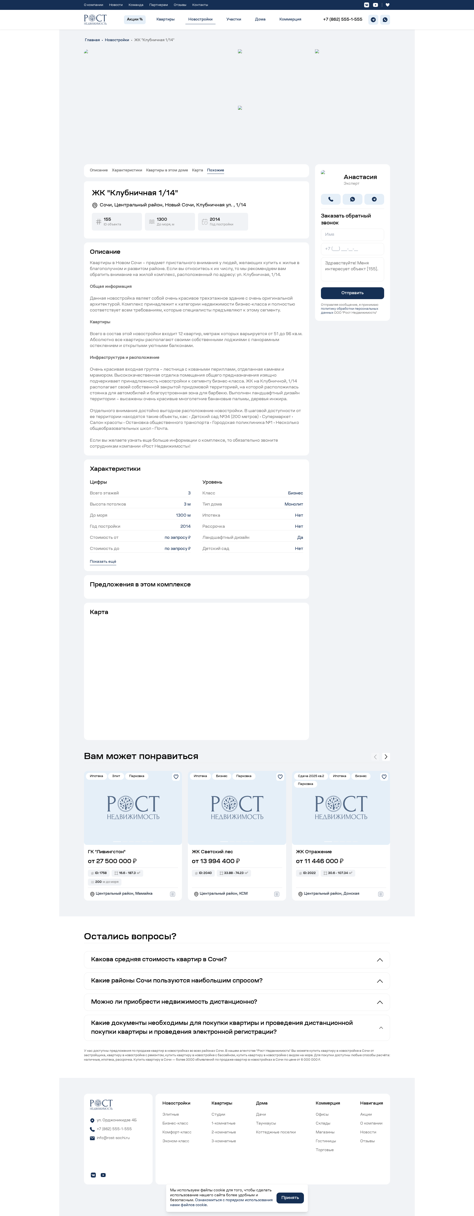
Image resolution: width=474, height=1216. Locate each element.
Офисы (322, 1115)
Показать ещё (103, 562)
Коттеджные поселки (276, 1132)
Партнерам (158, 5)
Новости (116, 5)
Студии (218, 1115)
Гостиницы (326, 1141)
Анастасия (360, 178)
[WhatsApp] (385, 20)
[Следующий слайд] (386, 757)
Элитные (170, 1115)
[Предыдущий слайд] (375, 757)
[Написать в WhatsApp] (352, 199)
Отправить (352, 293)
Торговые (325, 1150)
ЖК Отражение (314, 852)
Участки (233, 19)
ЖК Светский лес (212, 852)
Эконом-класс (175, 1141)
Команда (136, 5)
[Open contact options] (172, 894)
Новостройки (200, 19)
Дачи (261, 1115)
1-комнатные (224, 1123)
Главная (92, 40)
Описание (99, 170)
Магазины (325, 1132)
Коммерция (290, 19)
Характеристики (127, 170)
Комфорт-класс (177, 1132)
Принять (290, 1198)
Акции (366, 1115)
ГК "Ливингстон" (106, 852)
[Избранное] (387, 4)
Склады (323, 1123)
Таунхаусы (266, 1123)
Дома (260, 19)
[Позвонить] (331, 199)
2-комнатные (224, 1132)
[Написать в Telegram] (374, 199)
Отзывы (180, 5)
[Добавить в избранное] (176, 777)
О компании (93, 5)
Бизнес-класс (175, 1123)
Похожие (215, 170)
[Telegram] (373, 20)
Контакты (200, 5)
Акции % (135, 19)
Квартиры (166, 19)
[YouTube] (375, 4)
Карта (197, 170)
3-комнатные (224, 1141)
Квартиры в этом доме (167, 170)
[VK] (366, 4)
